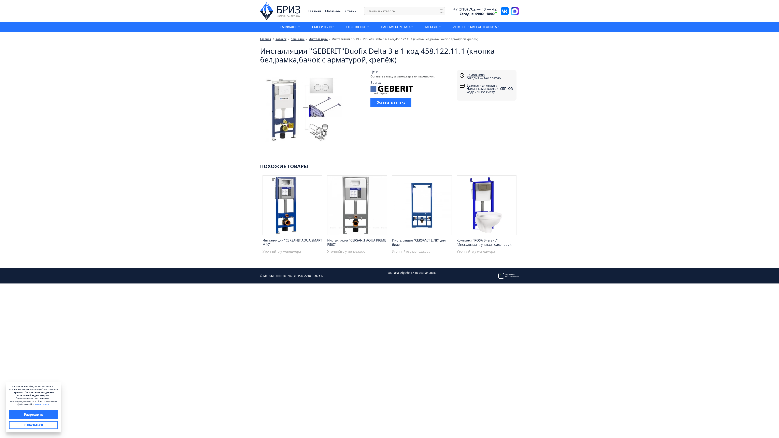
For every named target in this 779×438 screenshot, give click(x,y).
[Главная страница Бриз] (280, 11)
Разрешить (33, 414)
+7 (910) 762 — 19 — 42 (475, 9)
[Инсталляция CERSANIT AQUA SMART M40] (292, 206)
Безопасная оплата (482, 85)
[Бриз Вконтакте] (505, 11)
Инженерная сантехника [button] (475, 27)
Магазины (333, 11)
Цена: (374, 71)
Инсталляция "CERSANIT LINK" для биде (419, 242)
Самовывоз (476, 75)
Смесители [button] (322, 27)
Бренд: (375, 82)
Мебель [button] (431, 27)
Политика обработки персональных (410, 272)
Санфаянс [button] (288, 27)
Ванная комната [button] (396, 27)
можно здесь (42, 404)
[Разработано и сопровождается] (508, 275)
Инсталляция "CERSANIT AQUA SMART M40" (292, 242)
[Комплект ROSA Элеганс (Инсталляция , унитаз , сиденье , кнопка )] (486, 206)
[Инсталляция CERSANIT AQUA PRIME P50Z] (357, 206)
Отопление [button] (356, 27)
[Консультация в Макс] (515, 11)
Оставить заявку (391, 102)
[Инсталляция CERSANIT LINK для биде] (422, 206)
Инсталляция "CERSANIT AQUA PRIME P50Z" (356, 242)
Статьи (350, 11)
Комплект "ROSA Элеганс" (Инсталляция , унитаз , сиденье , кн (485, 242)
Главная (314, 11)
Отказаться (33, 425)
